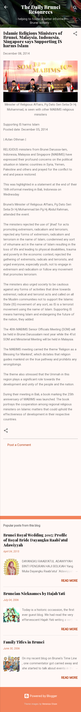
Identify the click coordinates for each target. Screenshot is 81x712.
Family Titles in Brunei (23, 642)
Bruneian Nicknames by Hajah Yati (34, 593)
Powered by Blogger (43, 696)
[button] (75, 34)
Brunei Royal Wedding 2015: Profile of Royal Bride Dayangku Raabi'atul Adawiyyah (35, 540)
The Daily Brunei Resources (40, 9)
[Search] (75, 8)
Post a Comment (19, 445)
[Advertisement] (40, 480)
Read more (69, 581)
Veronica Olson (49, 704)
